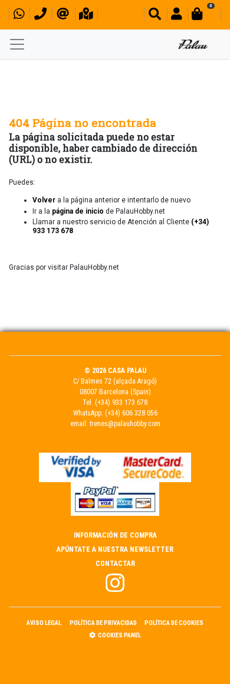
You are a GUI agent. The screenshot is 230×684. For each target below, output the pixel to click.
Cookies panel (119, 635)
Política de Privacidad (103, 623)
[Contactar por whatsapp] (19, 15)
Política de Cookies (173, 623)
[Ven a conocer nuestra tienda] (86, 15)
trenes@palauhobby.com (125, 424)
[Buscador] (155, 15)
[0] (204, 15)
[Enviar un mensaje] (63, 15)
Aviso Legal (44, 623)
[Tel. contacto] (40, 15)
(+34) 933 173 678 (121, 402)
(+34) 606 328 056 (131, 413)
